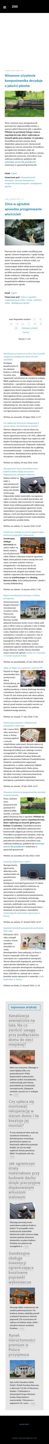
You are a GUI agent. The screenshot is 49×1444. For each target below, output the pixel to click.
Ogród (14, 173)
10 (16, 328)
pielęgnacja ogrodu (20, 303)
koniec (26, 332)
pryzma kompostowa (25, 180)
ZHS (15, 6)
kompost (10, 180)
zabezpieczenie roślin (16, 300)
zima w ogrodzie (29, 297)
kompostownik (28, 177)
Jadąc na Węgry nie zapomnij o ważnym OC (23, 667)
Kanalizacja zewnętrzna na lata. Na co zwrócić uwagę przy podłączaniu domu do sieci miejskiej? (24, 356)
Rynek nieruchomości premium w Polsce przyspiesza (22, 1345)
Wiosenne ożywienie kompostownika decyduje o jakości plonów (24, 81)
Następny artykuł (29, 328)
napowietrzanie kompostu (17, 183)
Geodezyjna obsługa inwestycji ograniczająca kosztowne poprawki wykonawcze (21, 1267)
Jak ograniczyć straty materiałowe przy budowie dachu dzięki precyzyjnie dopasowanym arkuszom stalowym (21, 471)
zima (30, 300)
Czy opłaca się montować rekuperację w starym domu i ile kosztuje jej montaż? (24, 1113)
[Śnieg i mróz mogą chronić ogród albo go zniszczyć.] (24, 232)
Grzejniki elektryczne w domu (17, 861)
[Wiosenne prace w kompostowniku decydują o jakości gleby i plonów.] (24, 103)
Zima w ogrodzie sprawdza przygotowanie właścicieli (23, 209)
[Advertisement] (24, 38)
